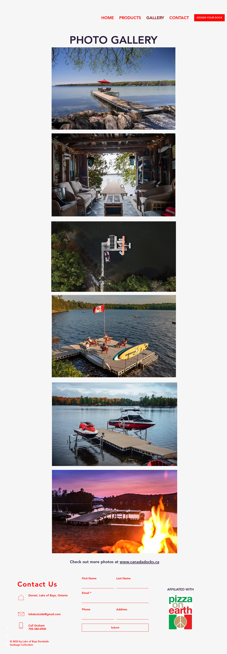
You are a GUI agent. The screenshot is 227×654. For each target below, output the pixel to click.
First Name (89, 578)
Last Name (123, 578)
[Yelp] (7, 643)
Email (85, 593)
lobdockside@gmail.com (44, 614)
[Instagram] (7, 636)
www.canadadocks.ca (139, 561)
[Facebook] (7, 628)
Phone (86, 609)
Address (121, 609)
